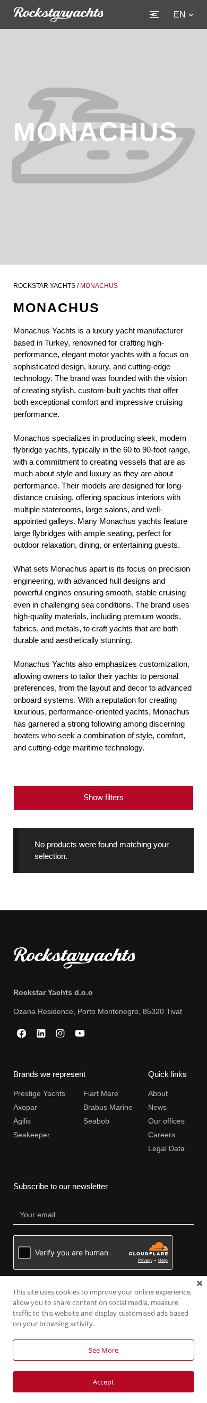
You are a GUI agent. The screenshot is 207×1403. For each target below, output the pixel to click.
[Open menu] (154, 14)
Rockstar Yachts (44, 285)
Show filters (103, 797)
